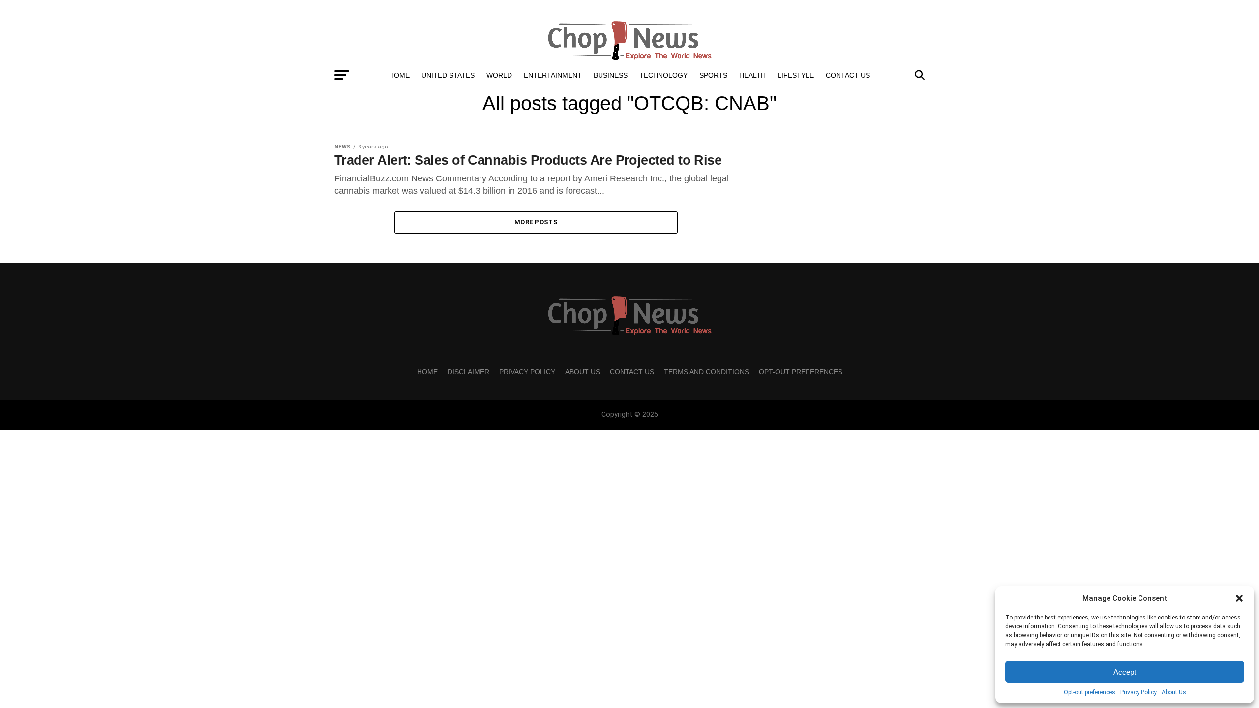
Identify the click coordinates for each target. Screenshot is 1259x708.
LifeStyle (796, 75)
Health (752, 75)
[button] (1239, 598)
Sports (713, 75)
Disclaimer (468, 372)
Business (611, 75)
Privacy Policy (1138, 692)
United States (448, 75)
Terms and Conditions (706, 372)
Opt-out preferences (1089, 692)
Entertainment (553, 75)
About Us (1174, 692)
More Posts (536, 222)
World (499, 75)
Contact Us (848, 75)
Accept (1124, 672)
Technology (663, 75)
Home (399, 75)
